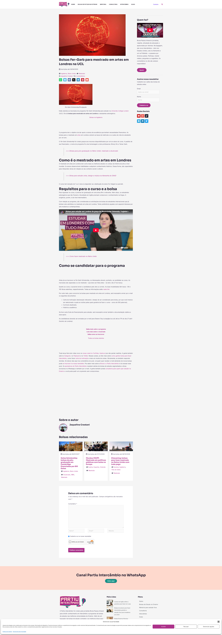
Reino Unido (72, 73)
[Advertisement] (96, 125)
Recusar (186, 626)
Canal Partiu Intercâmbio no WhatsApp (111, 575)
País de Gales (116, 469)
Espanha (96, 467)
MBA (72, 475)
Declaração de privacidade (19, 631)
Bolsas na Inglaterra (95, 117)
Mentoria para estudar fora (148, 607)
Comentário (72, 504)
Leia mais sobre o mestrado (96, 332)
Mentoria (103, 4)
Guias (133, 4)
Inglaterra (64, 73)
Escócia (116, 467)
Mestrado (82, 73)
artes (79, 135)
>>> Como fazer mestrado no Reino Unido (81, 256)
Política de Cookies (7, 631)
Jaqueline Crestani (67, 76)
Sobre (73, 4)
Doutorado (66, 475)
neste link (106, 289)
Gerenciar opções (208, 626)
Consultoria (113, 4)
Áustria (90, 467)
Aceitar (163, 626)
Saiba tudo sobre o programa (96, 329)
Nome (139, 96)
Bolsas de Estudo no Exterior (87, 4)
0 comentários (80, 76)
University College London (120, 111)
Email (139, 89)
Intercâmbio (124, 4)
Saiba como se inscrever (96, 334)
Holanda (102, 467)
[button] (218, 622)
